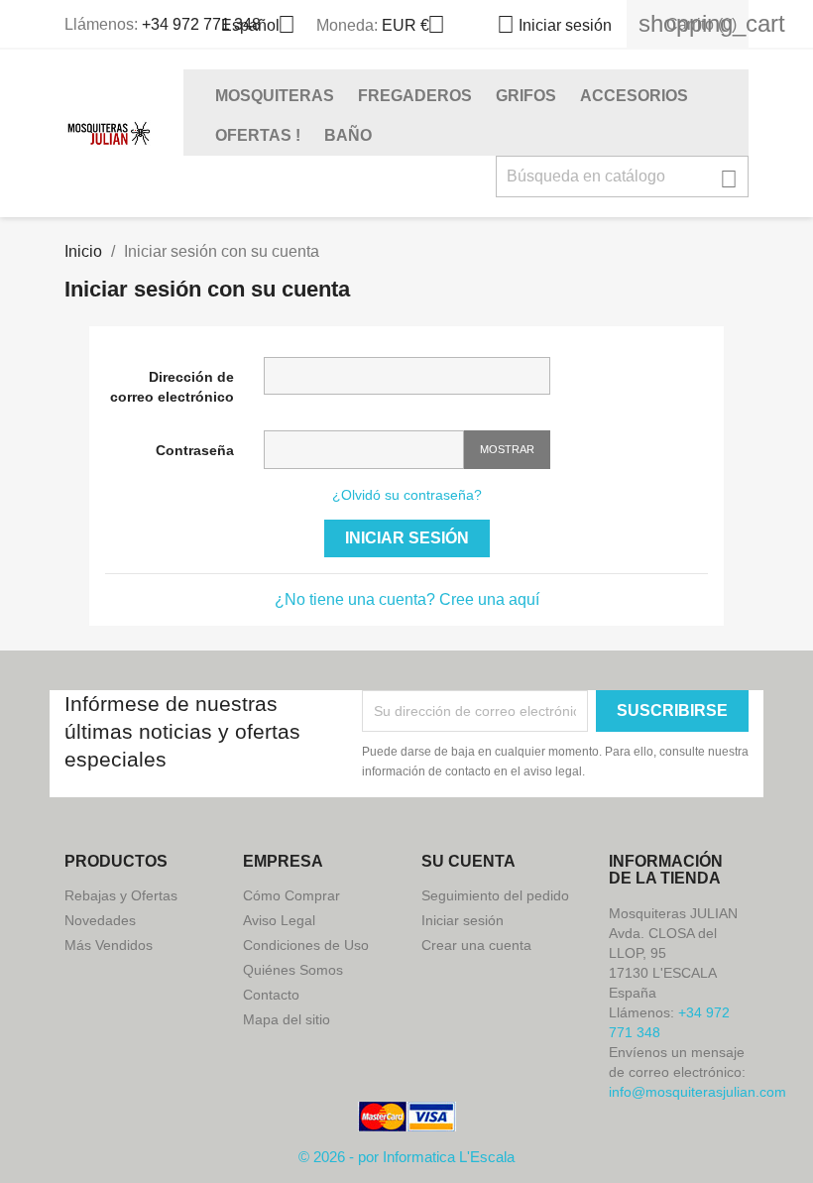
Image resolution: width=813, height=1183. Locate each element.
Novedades (100, 920)
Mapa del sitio (286, 1019)
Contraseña (195, 450)
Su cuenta (468, 861)
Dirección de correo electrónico (172, 387)
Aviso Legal (279, 920)
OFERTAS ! (257, 135)
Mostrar (507, 449)
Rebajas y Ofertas (120, 895)
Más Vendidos (108, 945)
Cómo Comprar (291, 895)
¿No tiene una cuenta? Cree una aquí (407, 599)
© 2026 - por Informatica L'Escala (406, 1156)
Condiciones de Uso (306, 945)
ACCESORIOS (634, 95)
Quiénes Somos (293, 970)
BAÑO (348, 135)
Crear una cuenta (476, 945)
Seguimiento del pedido (495, 895)
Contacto (271, 995)
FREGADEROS (415, 95)
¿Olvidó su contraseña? (407, 495)
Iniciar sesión (407, 538)
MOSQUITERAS (274, 95)
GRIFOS (526, 95)
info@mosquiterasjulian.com (697, 1092)
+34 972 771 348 (201, 24)
